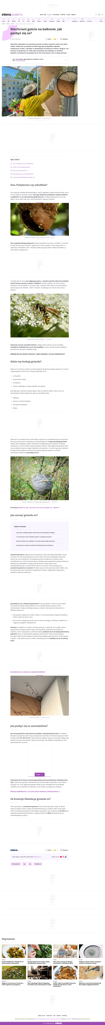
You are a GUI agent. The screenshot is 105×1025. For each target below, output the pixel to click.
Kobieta (8, 23)
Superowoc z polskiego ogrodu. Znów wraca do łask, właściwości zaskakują (35, 532)
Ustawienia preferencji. (55, 1018)
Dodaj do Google (28, 60)
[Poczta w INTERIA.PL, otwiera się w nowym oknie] (99, 14)
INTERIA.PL (69, 1019)
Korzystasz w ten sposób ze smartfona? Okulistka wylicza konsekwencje (34, 545)
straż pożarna (16, 864)
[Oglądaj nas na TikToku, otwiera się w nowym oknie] (66, 856)
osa (30, 864)
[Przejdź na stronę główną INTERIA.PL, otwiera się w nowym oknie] (6, 14)
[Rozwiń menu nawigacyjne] (102, 14)
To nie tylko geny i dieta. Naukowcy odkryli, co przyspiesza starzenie (34, 537)
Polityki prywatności (45, 1019)
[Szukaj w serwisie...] (96, 14)
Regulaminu (36, 1019)
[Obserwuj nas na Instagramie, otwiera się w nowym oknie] (63, 856)
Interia (3, 23)
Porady (12, 23)
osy (24, 864)
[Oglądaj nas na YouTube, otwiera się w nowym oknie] (61, 856)
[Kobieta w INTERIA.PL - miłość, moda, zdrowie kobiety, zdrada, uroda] (17, 14)
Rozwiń (38, 774)
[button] (56, 14)
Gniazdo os (38, 864)
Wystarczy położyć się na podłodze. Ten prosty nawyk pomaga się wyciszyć (35, 541)
